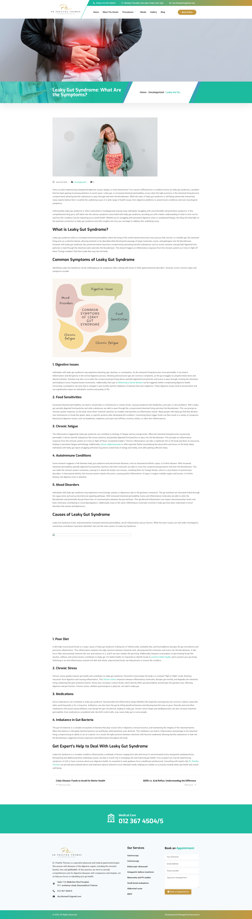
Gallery (153, 12)
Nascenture (194, 914)
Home (96, 12)
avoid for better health (160, 657)
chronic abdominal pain (110, 444)
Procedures (127, 12)
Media (143, 12)
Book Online (187, 12)
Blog (163, 12)
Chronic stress (109, 679)
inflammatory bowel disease (130, 382)
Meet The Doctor (111, 12)
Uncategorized (80, 182)
